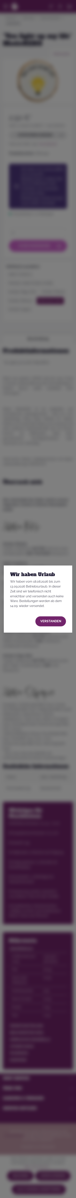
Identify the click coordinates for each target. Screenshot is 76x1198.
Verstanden (50, 621)
